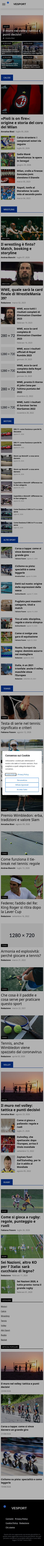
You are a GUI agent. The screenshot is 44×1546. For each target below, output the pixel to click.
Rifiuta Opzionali (22, 785)
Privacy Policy (23, 774)
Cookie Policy (10, 774)
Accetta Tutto (22, 789)
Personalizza (22, 780)
